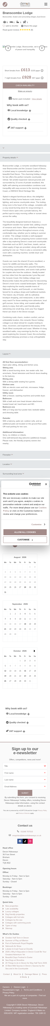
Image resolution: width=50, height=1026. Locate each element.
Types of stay (11, 925)
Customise (36, 524)
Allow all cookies (25, 532)
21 (5, 629)
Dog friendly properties (15, 914)
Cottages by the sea (13, 920)
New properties (11, 906)
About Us (17, 974)
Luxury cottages (12, 911)
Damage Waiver (31, 974)
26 (5, 681)
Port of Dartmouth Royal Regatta (19, 943)
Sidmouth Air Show (13, 946)
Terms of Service (24, 813)
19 (5, 676)
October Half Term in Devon (17, 938)
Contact (6, 974)
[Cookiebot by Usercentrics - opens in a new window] (30, 484)
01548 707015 (5, 4)
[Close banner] (46, 484)
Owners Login (19, 987)
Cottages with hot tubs (14, 917)
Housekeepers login (11, 990)
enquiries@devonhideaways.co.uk (26, 835)
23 (25, 676)
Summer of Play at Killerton (16, 940)
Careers (6, 987)
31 (5, 592)
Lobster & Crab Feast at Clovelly (19, 949)
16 (25, 671)
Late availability (11, 909)
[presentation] (8, 48)
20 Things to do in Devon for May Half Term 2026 (26, 963)
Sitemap (8, 928)
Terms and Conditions (33, 990)
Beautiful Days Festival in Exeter (19, 957)
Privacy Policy (42, 810)
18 (25, 624)
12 (5, 671)
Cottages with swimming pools (18, 923)
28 (25, 587)
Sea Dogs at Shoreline (14, 960)
